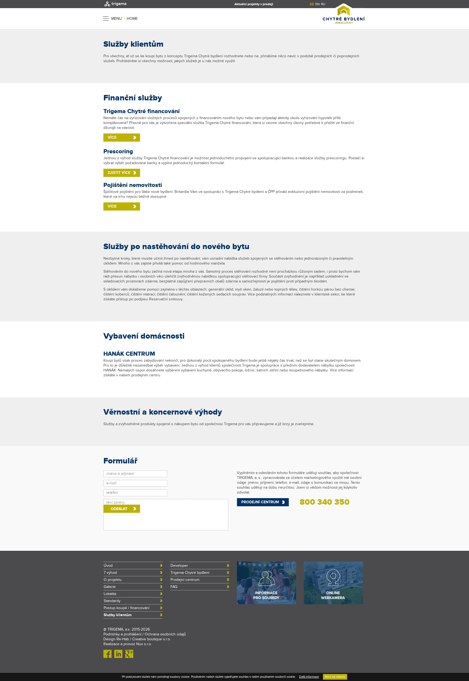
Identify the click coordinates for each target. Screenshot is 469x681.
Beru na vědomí (335, 677)
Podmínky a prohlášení (122, 634)
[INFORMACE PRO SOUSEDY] (266, 603)
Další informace (309, 677)
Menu (116, 19)
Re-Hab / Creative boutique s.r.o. (143, 639)
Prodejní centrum (260, 502)
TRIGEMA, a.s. (119, 629)
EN (317, 4)
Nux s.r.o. (144, 644)
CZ (312, 4)
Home (132, 19)
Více (112, 137)
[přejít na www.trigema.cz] (115, 7)
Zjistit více (119, 172)
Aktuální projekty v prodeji (253, 4)
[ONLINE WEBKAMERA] (333, 603)
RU (323, 4)
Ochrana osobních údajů (165, 634)
